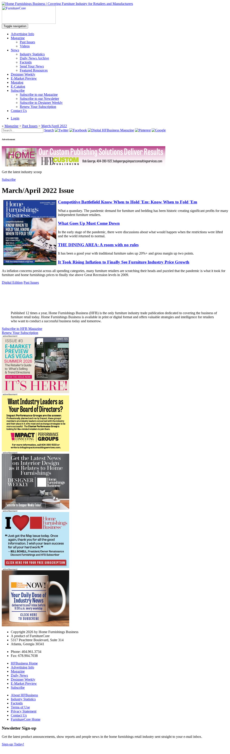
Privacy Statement (23, 711)
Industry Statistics (32, 54)
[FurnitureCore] (29, 22)
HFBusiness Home (24, 663)
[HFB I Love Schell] (35, 567)
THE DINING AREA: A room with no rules (98, 244)
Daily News (19, 675)
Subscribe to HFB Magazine (22, 329)
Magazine (18, 38)
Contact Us (19, 111)
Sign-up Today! (13, 744)
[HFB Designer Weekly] (35, 508)
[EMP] (35, 392)
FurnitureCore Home (25, 719)
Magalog (17, 82)
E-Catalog (18, 86)
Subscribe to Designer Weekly (41, 103)
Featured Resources (34, 70)
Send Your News (32, 66)
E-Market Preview (24, 78)
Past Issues (27, 42)
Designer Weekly (23, 74)
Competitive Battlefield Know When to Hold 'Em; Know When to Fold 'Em (127, 202)
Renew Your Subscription (38, 107)
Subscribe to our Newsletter (39, 98)
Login (15, 118)
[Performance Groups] (35, 450)
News (15, 50)
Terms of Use (20, 707)
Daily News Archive (34, 58)
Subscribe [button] (9, 179)
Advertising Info (22, 34)
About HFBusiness (24, 695)
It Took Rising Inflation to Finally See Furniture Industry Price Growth (123, 262)
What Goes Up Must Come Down (89, 223)
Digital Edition (12, 282)
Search (49, 130)
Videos (25, 46)
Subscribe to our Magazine (39, 94)
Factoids (26, 62)
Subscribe (18, 90)
